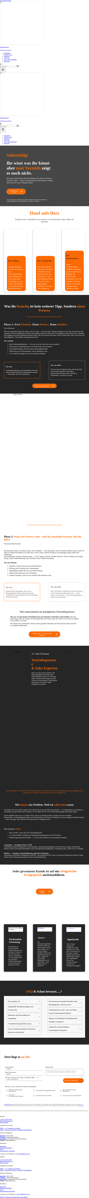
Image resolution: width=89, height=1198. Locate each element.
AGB (1, 1149)
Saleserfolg (7, 53)
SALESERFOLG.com (8, 1104)
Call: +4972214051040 (10, 59)
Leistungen (7, 56)
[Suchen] (0, 64)
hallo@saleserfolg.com (6, 1121)
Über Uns (6, 58)
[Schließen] (3, 69)
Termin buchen (4, 1122)
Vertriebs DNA (8, 54)
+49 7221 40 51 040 (5, 1119)
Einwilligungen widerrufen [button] (7, 1151)
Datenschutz (81, 1105)
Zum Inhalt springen (5, 0)
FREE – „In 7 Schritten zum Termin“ (10, 1128)
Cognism (2, 1137)
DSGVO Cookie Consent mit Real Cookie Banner (14, 1197)
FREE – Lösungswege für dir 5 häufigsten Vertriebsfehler (16, 1130)
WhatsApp (7, 61)
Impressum (3, 1146)
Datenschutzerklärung (6, 1148)
